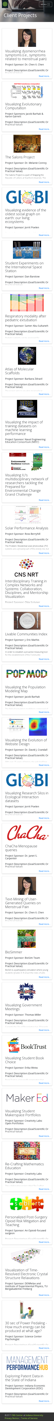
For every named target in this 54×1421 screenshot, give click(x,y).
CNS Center (17, 1415)
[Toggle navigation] (45, 4)
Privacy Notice (12, 1418)
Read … (44, 76)
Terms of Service (29, 1418)
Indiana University (34, 1415)
